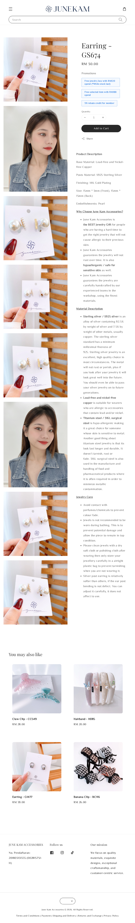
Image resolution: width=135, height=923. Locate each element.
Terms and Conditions (28, 916)
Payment (46, 916)
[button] (10, 9)
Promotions (89, 73)
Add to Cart (101, 128)
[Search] (120, 19)
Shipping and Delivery (64, 916)
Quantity (86, 111)
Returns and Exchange (90, 916)
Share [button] (89, 138)
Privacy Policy (111, 916)
